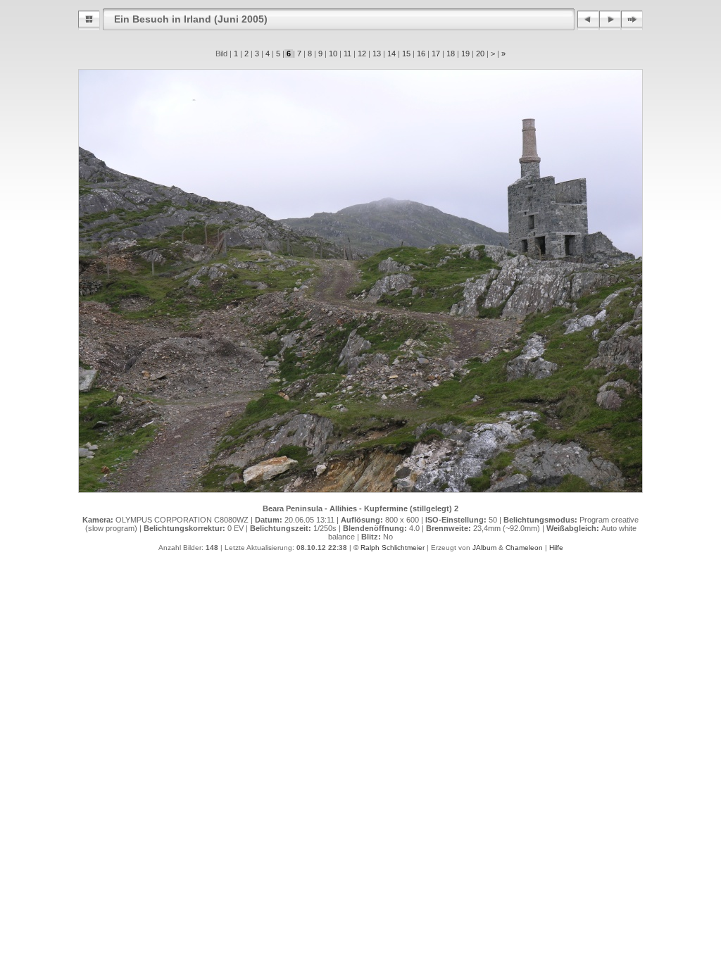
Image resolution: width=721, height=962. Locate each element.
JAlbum (484, 547)
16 (421, 53)
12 (362, 53)
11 (347, 53)
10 (333, 53)
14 (391, 53)
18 (450, 53)
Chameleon (524, 547)
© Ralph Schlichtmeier (389, 547)
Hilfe (556, 547)
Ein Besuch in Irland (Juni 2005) (191, 19)
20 (480, 53)
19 (465, 53)
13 (376, 53)
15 (406, 53)
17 (436, 53)
